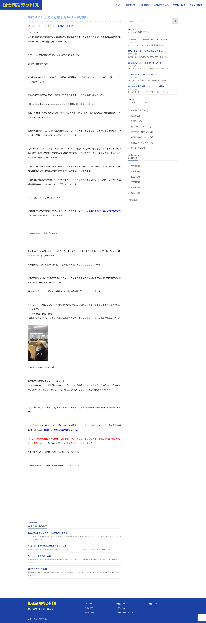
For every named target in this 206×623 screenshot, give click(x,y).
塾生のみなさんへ (141, 126)
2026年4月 (135, 187)
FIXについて (129, 4)
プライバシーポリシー (124, 612)
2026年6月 (135, 176)
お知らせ (136, 121)
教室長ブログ (179, 4)
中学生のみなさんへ (142, 131)
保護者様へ (138, 147)
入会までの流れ (161, 4)
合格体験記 (144, 4)
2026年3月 (135, 192)
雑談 (135, 115)
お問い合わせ (195, 4)
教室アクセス (153, 603)
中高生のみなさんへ (66, 25)
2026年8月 (135, 165)
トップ (116, 4)
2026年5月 (135, 182)
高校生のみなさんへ (142, 142)
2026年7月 (135, 171)
